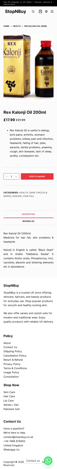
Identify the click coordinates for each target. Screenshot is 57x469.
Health (23, 192)
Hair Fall (28, 196)
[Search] (33, 11)
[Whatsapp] (48, 460)
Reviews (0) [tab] (28, 221)
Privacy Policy (11, 364)
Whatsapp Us (11, 449)
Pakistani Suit (11, 409)
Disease (17, 196)
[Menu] (52, 11)
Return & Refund (13, 359)
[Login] (46, 11)
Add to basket (37, 176)
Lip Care (8, 400)
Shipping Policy (12, 351)
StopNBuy (15, 11)
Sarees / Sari (11, 404)
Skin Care (9, 392)
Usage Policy (11, 372)
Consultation (11, 376)
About (7, 343)
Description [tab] (28, 214)
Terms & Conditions (15, 368)
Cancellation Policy (14, 355)
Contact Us (10, 347)
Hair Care (9, 396)
